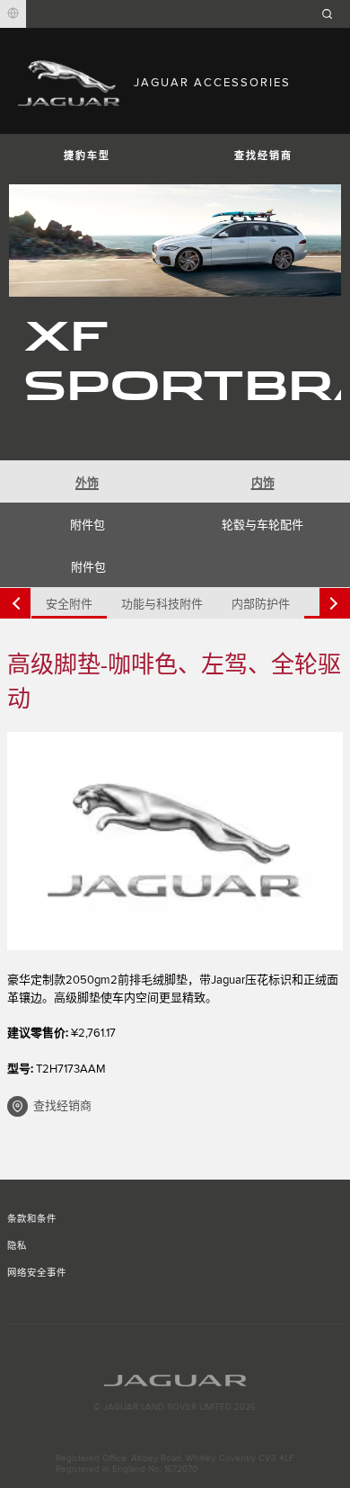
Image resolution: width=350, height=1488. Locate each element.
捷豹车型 (87, 156)
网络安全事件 (36, 1273)
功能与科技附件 (162, 604)
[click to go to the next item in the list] (334, 603)
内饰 (263, 483)
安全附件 (69, 604)
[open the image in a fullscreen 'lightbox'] (175, 841)
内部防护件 (261, 604)
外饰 (87, 483)
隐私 (17, 1246)
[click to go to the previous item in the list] (15, 603)
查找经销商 (263, 156)
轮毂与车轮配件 (262, 525)
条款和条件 (32, 1219)
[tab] (87, 481)
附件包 (87, 525)
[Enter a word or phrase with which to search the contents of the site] (333, 14)
